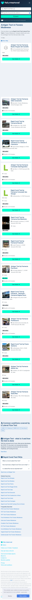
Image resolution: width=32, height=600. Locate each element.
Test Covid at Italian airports (8, 554)
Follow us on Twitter (6, 548)
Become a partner (5, 560)
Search (16, 16)
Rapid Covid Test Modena (7, 481)
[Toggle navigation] (29, 3)
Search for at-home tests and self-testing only (15, 20)
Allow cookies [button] (23, 596)
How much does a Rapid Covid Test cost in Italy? (15, 464)
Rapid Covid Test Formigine (8, 501)
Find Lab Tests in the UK (7, 551)
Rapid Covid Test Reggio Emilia (9, 487)
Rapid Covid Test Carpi (7, 489)
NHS (11, 580)
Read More (4, 451)
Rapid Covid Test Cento (7, 498)
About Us (3, 556)
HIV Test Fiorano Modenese (8, 526)
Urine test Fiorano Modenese (8, 520)
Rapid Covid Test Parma (7, 484)
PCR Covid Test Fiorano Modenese (10, 509)
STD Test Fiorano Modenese (8, 511)
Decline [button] (10, 596)
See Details (15, 59)
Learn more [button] (24, 592)
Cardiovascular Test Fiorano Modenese (11, 534)
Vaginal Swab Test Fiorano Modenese (11, 532)
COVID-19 (4, 428)
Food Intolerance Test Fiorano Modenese (11, 517)
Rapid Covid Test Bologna (7, 478)
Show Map (5, 40)
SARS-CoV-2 (17, 428)
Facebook (15, 548)
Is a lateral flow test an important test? (12, 468)
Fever (3, 430)
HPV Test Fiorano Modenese (8, 514)
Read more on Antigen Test (8, 472)
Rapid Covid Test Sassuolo (8, 492)
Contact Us (4, 558)
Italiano (4, 545)
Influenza (10, 428)
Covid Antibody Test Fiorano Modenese (11, 529)
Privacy (3, 563)
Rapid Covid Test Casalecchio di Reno (11, 495)
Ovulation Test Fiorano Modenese (9, 523)
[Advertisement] (16, 80)
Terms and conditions (6, 565)
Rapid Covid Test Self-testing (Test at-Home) (12, 504)
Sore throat (24, 428)
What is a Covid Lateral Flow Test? (11, 461)
